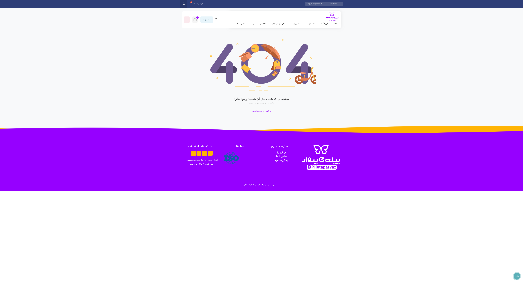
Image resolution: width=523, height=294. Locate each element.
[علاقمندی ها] (189, 4)
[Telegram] (204, 153)
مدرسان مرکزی (278, 24)
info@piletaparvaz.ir (314, 4)
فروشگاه (324, 24)
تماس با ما (241, 24)
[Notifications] (187, 19)
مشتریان (296, 24)
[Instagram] (199, 153)
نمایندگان (312, 24)
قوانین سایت (198, 3)
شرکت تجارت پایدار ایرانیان (255, 185)
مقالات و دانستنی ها (259, 24)
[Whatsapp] (210, 153)
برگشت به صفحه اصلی (261, 111)
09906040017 (333, 4)
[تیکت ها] (517, 276)
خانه (335, 24)
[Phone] (193, 153)
